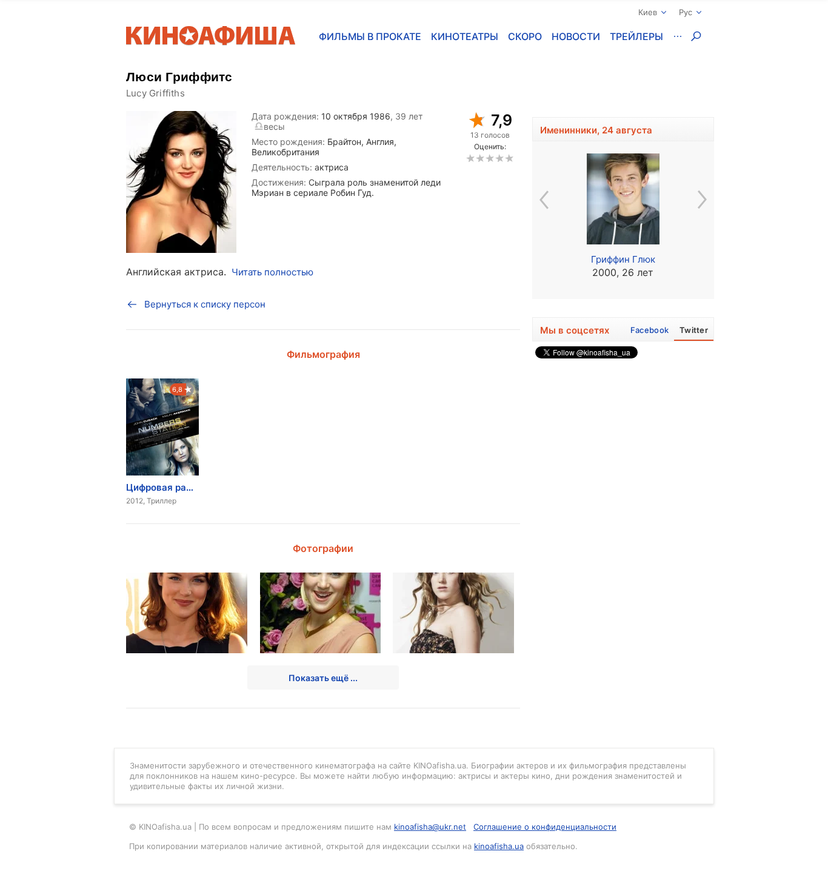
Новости (576, 36)
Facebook (649, 330)
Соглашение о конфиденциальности (544, 827)
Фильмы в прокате (370, 36)
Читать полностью (272, 272)
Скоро (525, 36)
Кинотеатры (464, 36)
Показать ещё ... (323, 678)
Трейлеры (636, 36)
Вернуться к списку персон (204, 304)
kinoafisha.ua (499, 846)
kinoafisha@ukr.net (430, 827)
